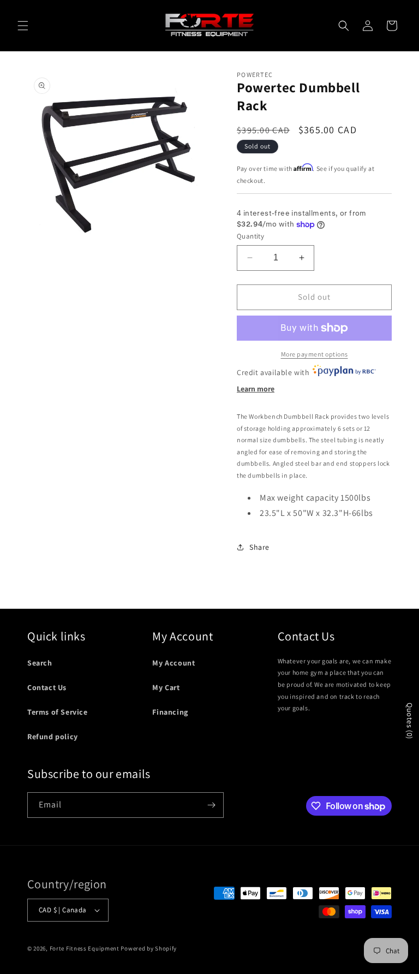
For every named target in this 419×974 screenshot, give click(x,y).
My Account (173, 663)
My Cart (165, 687)
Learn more (255, 389)
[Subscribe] (211, 805)
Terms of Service (57, 712)
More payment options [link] (314, 354)
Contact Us (47, 687)
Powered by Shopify (149, 948)
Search (39, 663)
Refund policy (52, 736)
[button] (23, 26)
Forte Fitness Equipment (84, 948)
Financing (170, 712)
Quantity (250, 236)
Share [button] (259, 547)
